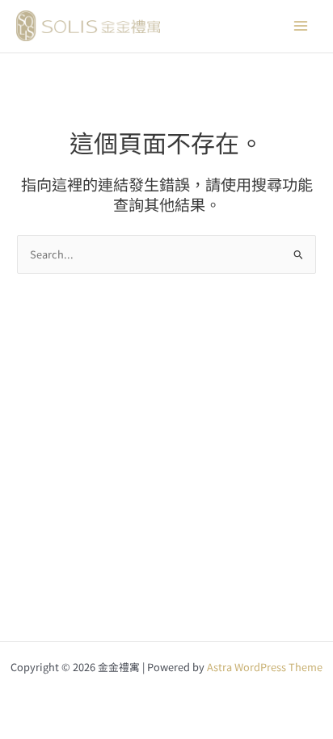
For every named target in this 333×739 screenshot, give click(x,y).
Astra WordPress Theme (264, 666)
